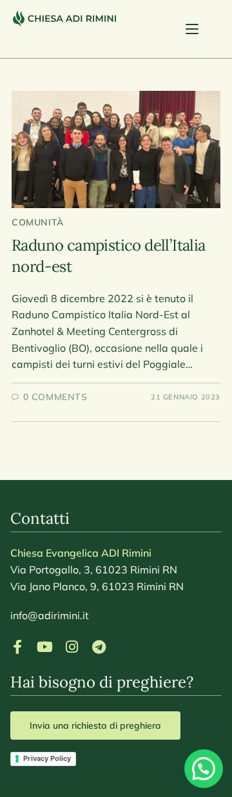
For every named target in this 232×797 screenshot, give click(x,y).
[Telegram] (99, 647)
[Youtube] (44, 647)
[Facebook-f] (17, 647)
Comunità (38, 222)
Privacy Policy (47, 758)
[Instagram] (71, 647)
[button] (203, 768)
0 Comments (55, 397)
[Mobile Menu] (202, 29)
